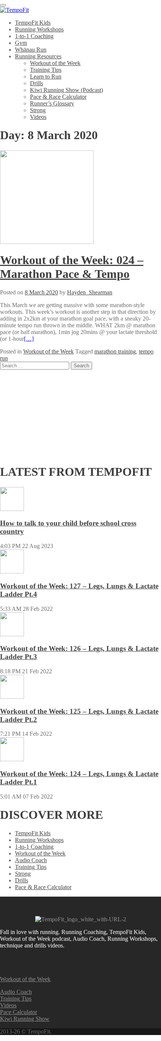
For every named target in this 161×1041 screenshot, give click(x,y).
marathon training (115, 351)
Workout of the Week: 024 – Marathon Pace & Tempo (71, 267)
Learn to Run (45, 76)
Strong (38, 110)
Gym (21, 43)
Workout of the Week (55, 63)
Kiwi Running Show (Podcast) (66, 90)
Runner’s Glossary (52, 103)
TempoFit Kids (33, 22)
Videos (38, 117)
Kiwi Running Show (24, 1019)
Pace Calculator (18, 1012)
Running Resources (38, 56)
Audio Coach (31, 860)
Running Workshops (39, 29)
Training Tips (45, 70)
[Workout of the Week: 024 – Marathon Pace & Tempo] (47, 242)
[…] (29, 339)
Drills (36, 83)
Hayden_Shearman (89, 292)
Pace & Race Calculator (58, 97)
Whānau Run (30, 49)
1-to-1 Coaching (34, 36)
